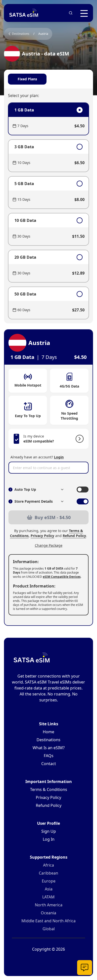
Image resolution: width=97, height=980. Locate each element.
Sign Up (48, 831)
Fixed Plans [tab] (27, 79)
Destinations (48, 739)
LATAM (48, 897)
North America (48, 905)
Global (49, 928)
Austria (43, 34)
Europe (48, 881)
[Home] (24, 12)
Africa (48, 865)
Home (48, 732)
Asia (48, 889)
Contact (48, 763)
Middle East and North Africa (48, 921)
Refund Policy (74, 535)
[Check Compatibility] (79, 439)
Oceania (48, 913)
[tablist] (48, 79)
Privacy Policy (42, 535)
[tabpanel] (48, 210)
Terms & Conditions (48, 789)
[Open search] (70, 12)
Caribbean (48, 873)
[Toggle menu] (84, 13)
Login (59, 457)
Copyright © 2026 (48, 949)
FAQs (48, 755)
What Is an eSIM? (49, 747)
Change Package (48, 545)
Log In (48, 839)
